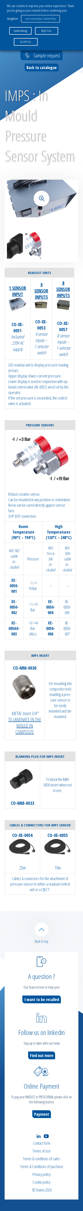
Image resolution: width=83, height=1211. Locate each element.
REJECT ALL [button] (46, 31)
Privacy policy (41, 1174)
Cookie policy (41, 1182)
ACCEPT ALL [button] (25, 42)
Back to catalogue (42, 67)
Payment (41, 1114)
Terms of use (41, 1151)
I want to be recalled (41, 999)
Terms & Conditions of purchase (41, 1166)
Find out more (41, 1055)
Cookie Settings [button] (20, 31)
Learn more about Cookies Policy (40, 19)
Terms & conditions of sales (41, 1158)
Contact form (41, 1143)
